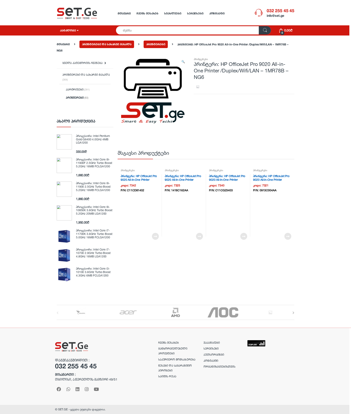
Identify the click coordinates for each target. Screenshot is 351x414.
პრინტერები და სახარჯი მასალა (106, 44)
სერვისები (195, 13)
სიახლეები (172, 13)
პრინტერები (155, 44)
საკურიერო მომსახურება (176, 359)
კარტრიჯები (78, 89)
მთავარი (124, 13)
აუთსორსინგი (214, 354)
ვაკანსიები (212, 342)
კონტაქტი (217, 13)
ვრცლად (155, 236)
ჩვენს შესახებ (147, 13)
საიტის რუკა (167, 376)
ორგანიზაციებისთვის (219, 366)
